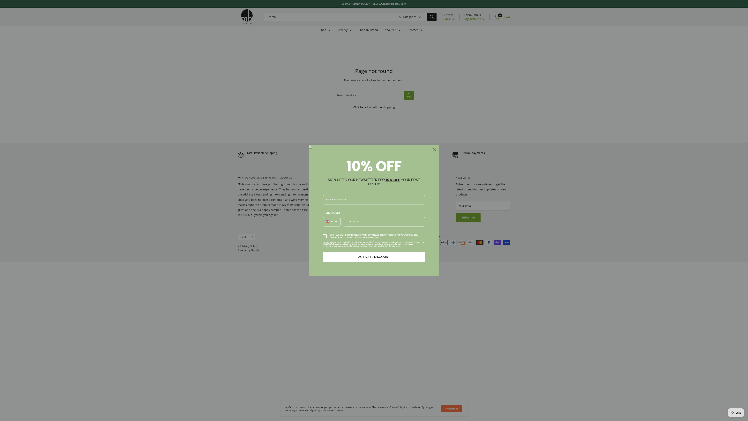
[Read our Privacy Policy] (423, 243)
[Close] (434, 150)
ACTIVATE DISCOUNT (374, 257)
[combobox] (331, 221)
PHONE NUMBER (331, 212)
